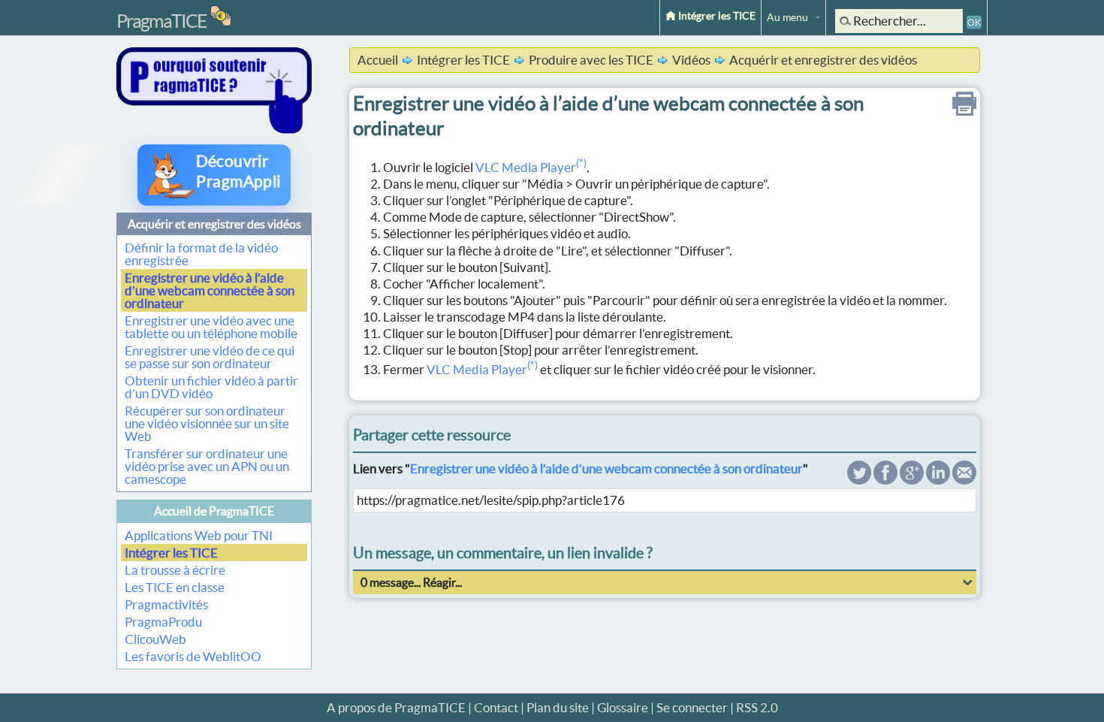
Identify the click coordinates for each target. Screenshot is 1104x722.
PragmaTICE (161, 21)
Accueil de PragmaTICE (214, 511)
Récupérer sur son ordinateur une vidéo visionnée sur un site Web (207, 423)
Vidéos (691, 60)
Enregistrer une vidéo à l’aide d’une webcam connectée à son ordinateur (209, 290)
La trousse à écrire (175, 570)
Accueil (377, 60)
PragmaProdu (163, 622)
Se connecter (692, 707)
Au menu (787, 17)
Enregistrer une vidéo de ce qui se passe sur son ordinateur (209, 356)
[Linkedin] (938, 480)
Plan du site (557, 707)
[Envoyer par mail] (964, 480)
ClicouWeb (155, 639)
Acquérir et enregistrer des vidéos (214, 224)
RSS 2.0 (757, 707)
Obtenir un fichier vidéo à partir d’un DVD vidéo (211, 386)
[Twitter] (859, 480)
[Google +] (912, 480)
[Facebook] (885, 480)
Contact (496, 707)
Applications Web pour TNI (199, 535)
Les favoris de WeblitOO (193, 656)
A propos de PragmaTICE (396, 707)
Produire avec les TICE (591, 60)
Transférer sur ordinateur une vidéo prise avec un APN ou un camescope (207, 466)
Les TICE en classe (175, 587)
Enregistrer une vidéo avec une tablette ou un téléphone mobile (211, 326)
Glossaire (622, 707)
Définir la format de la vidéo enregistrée (201, 253)
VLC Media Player (531, 167)
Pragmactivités (166, 604)
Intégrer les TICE (716, 16)
